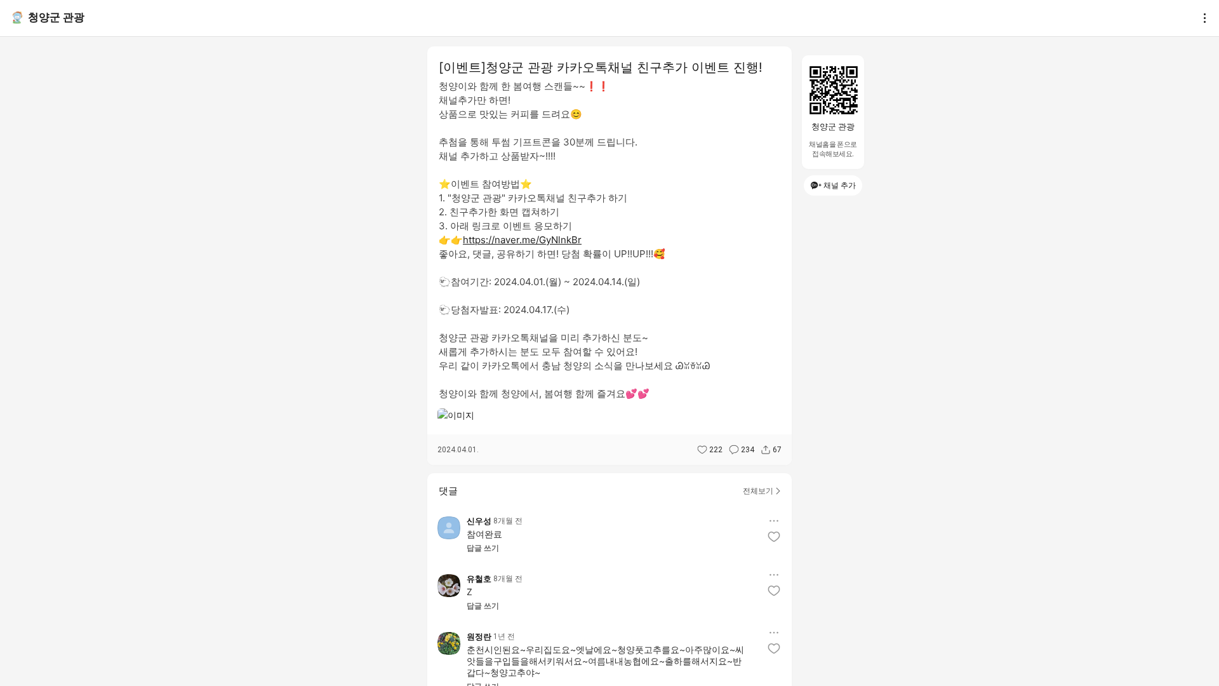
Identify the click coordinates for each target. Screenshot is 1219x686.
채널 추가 (839, 185)
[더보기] (1201, 17)
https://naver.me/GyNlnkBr (522, 240)
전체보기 (758, 490)
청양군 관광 (56, 17)
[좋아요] (774, 536)
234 (747, 449)
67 (777, 449)
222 (716, 449)
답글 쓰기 (483, 548)
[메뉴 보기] (774, 521)
